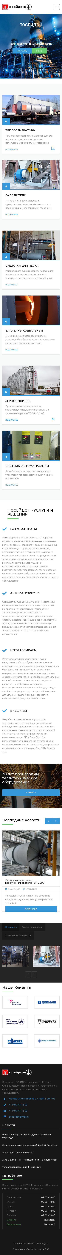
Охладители (15, 195)
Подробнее (11, 149)
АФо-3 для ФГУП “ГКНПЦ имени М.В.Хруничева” (29, 1159)
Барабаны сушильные (24, 330)
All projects (11, 927)
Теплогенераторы (20, 130)
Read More (31, 909)
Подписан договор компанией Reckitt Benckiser (30, 1145)
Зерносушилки (18, 401)
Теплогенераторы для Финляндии (21, 1167)
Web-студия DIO (40, 1249)
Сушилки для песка (22, 265)
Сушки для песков (32, 927)
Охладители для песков (18, 935)
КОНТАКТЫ (22, 51)
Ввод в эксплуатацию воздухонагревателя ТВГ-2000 (26, 1136)
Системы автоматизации (27, 466)
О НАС (39, 51)
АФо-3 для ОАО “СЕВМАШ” (17, 1152)
